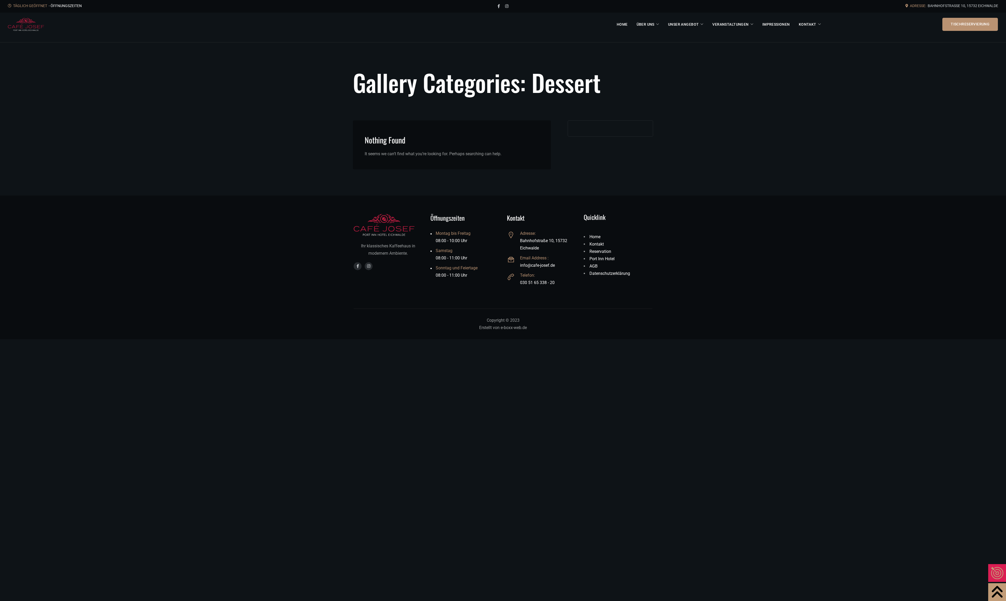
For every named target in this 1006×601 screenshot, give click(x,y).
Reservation (600, 251)
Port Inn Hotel (602, 258)
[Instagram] (507, 6)
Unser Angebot (683, 24)
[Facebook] (498, 6)
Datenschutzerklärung (609, 273)
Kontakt (807, 24)
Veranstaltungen (731, 24)
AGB (593, 266)
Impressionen (776, 24)
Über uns (645, 24)
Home (622, 24)
